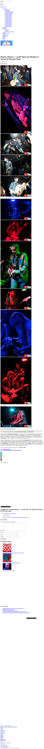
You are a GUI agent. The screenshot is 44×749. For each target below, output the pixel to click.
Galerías (4, 36)
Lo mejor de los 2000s (9, 12)
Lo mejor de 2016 (8, 18)
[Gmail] (22, 458)
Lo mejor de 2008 (8, 26)
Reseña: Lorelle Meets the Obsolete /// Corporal (11, 562)
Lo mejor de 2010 (8, 24)
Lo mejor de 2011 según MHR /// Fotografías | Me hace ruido (18, 517)
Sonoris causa (7, 9)
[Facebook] (22, 452)
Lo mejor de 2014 (8, 20)
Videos (4, 39)
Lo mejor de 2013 (8, 21)
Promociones (2, 740)
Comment (2, 530)
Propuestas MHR (6, 33)
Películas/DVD (2, 730)
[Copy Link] (22, 457)
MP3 (4, 37)
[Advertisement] (21, 48)
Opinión (1, 736)
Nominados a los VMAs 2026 (8, 609)
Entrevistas (5, 27)
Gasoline (29, 443)
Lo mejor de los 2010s (9, 11)
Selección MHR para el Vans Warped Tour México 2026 (13, 608)
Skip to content (3, 6)
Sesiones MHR (5, 35)
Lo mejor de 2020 (8, 13)
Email (1, 534)
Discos (6, 30)
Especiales (5, 8)
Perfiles (4, 34)
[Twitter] (22, 454)
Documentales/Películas (9, 31)
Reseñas (4, 28)
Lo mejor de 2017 (8, 17)
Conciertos (7, 29)
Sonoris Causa (2, 732)
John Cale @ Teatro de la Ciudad (9, 570)
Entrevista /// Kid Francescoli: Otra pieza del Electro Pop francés (14, 611)
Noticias (4, 32)
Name (1, 532)
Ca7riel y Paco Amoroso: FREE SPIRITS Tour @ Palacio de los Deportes (16, 612)
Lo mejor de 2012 (8, 22)
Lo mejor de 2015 (8, 19)
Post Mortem (7, 10)
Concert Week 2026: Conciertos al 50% (10, 610)
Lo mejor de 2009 (8, 25)
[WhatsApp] (22, 455)
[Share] (22, 460)
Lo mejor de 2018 (8, 16)
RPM (1, 734)
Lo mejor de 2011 (8, 23)
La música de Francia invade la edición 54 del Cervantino (13, 552)
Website (1, 536)
